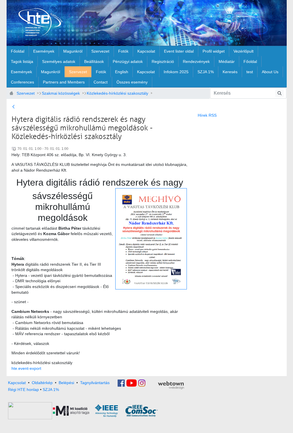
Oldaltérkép (42, 382)
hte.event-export (26, 368)
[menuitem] (18, 51)
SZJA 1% (51, 389)
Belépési (66, 382)
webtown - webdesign (171, 385)
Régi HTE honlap (23, 389)
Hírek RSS (207, 115)
